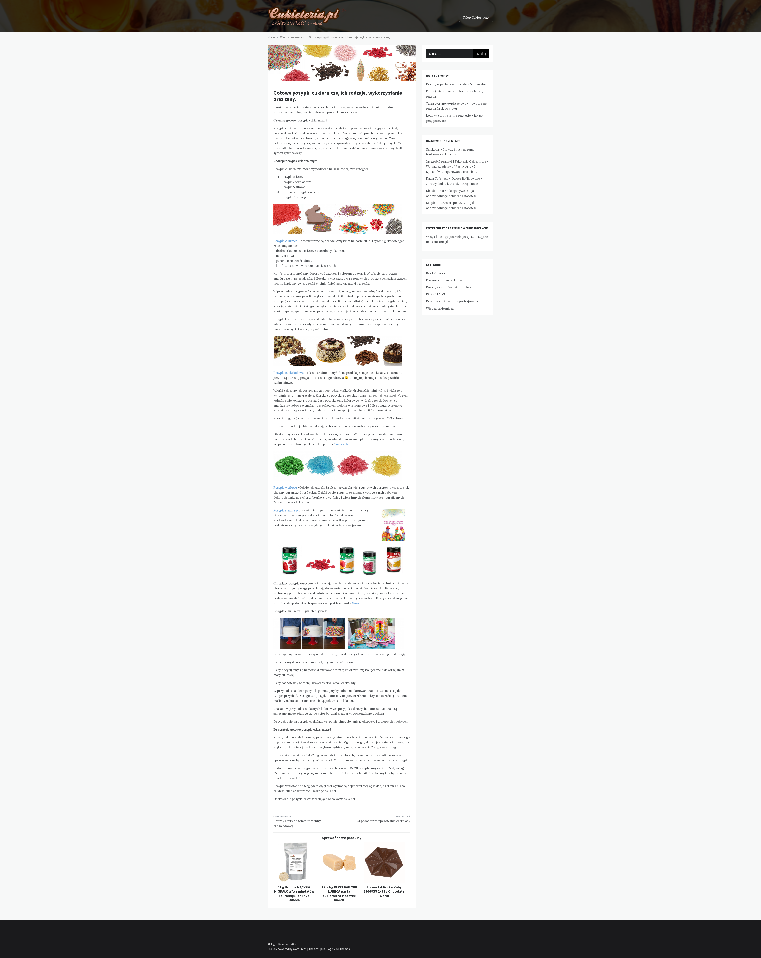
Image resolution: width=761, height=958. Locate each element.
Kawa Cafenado (437, 178)
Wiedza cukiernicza (440, 308)
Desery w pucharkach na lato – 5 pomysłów (456, 84)
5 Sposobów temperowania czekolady (383, 821)
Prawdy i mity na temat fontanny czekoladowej (297, 823)
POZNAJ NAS (435, 294)
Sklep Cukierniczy (476, 17)
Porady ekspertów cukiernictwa (448, 287)
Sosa (355, 603)
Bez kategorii (435, 273)
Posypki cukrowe (285, 241)
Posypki (278, 373)
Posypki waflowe (285, 487)
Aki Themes (343, 949)
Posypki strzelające (287, 510)
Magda (431, 203)
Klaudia (431, 191)
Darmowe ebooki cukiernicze (446, 280)
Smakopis (433, 149)
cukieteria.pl (439, 242)
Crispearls (341, 444)
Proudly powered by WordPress (287, 949)
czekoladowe (294, 373)
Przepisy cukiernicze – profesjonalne (452, 301)
